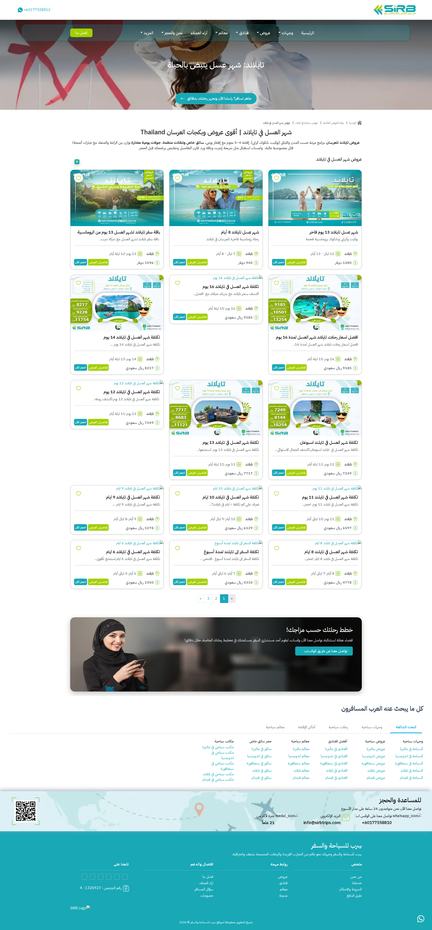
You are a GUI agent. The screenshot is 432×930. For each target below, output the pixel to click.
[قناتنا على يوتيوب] (125, 877)
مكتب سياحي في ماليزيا (218, 747)
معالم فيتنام (301, 777)
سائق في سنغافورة (259, 763)
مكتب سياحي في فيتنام (218, 779)
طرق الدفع (354, 895)
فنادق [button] (244, 33)
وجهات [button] (287, 33)
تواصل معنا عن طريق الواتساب (325, 651)
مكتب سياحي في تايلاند (218, 774)
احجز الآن (278, 262)
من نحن (356, 876)
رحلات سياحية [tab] (338, 727)
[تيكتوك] (100, 877)
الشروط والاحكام (350, 889)
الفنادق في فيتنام (336, 777)
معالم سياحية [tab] (275, 727)
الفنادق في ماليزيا (336, 749)
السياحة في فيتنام (411, 777)
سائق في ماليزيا (262, 749)
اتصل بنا (81, 33)
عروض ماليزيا (376, 749)
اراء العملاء (206, 883)
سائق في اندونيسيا (259, 756)
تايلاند (348, 253)
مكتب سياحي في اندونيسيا (222, 755)
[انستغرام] (84, 877)
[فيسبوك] (116, 877)
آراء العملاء (199, 33)
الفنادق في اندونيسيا (334, 756)
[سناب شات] (92, 877)
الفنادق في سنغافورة (333, 763)
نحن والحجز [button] (173, 33)
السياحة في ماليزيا (411, 749)
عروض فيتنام (376, 777)
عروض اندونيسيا (373, 756)
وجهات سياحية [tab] (372, 727)
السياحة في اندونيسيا (409, 756)
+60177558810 (37, 10)
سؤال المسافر (203, 889)
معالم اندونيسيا (298, 756)
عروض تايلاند (376, 770)
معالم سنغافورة (298, 763)
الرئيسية (307, 33)
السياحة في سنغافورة (409, 763)
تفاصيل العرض (296, 262)
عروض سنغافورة (373, 763)
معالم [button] (223, 33)
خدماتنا (357, 883)
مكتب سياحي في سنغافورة (222, 766)
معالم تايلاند (301, 770)
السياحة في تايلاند (411, 770)
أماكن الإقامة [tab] (306, 727)
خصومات (206, 895)
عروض (283, 876)
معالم (284, 889)
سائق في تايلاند (262, 770)
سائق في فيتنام (262, 777)
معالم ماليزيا (301, 749)
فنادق (283, 883)
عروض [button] (265, 33)
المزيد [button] (148, 33)
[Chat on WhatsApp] (421, 919)
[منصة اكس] (108, 877)
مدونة (283, 895)
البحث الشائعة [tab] (406, 727)
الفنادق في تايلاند (336, 770)
